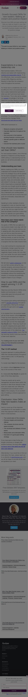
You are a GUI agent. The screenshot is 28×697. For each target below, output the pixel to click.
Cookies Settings (18, 110)
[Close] (25, 104)
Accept (9, 110)
